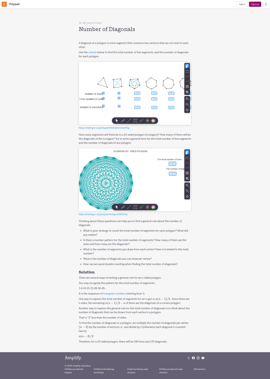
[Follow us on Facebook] (193, 358)
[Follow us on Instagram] (198, 358)
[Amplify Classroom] (4, 4)
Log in (242, 4)
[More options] (265, 4)
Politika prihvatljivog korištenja (104, 371)
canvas (92, 52)
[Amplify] (73, 358)
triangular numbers (114, 293)
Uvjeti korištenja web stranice (137, 371)
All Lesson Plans (92, 23)
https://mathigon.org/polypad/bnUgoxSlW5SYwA (103, 214)
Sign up (255, 4)
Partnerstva (199, 369)
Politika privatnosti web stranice (171, 371)
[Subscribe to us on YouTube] (203, 358)
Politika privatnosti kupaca (74, 371)
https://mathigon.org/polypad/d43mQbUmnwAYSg (104, 127)
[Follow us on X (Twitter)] (188, 358)
